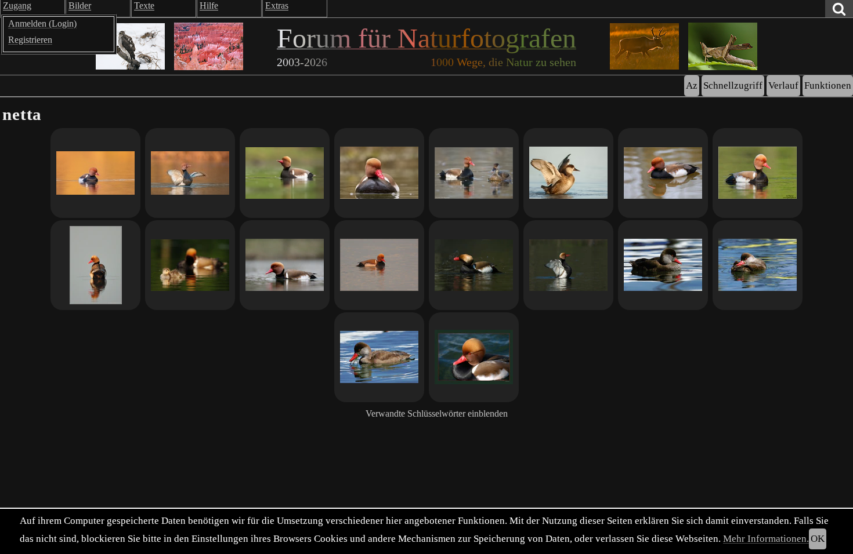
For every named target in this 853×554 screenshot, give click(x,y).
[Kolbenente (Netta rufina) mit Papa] (190, 265)
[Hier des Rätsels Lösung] (379, 357)
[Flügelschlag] (190, 173)
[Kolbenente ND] (474, 265)
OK (818, 538)
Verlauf (783, 85)
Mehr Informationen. (766, 538)
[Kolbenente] (285, 173)
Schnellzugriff (732, 85)
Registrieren (30, 40)
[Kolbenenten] (474, 173)
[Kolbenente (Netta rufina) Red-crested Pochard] (758, 173)
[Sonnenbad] (568, 173)
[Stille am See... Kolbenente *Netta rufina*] (95, 265)
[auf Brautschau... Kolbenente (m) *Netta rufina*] (379, 265)
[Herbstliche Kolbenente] (663, 173)
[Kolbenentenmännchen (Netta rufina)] (663, 265)
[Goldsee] (95, 173)
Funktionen (827, 85)
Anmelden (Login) (42, 23)
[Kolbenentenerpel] (758, 265)
